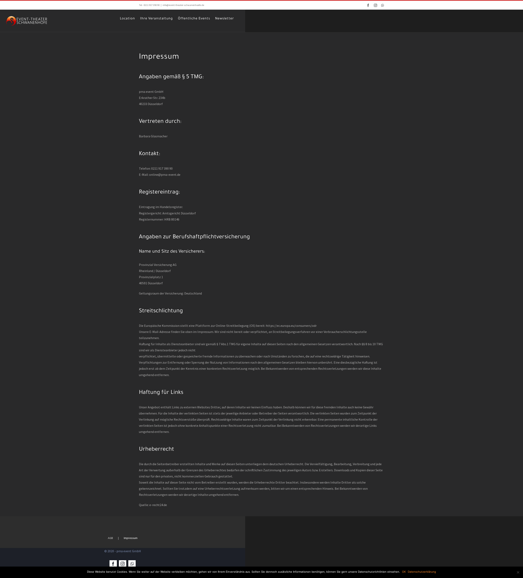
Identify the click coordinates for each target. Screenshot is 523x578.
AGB (110, 538)
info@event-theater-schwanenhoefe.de (183, 5)
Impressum (130, 538)
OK (404, 571)
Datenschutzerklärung (422, 571)
